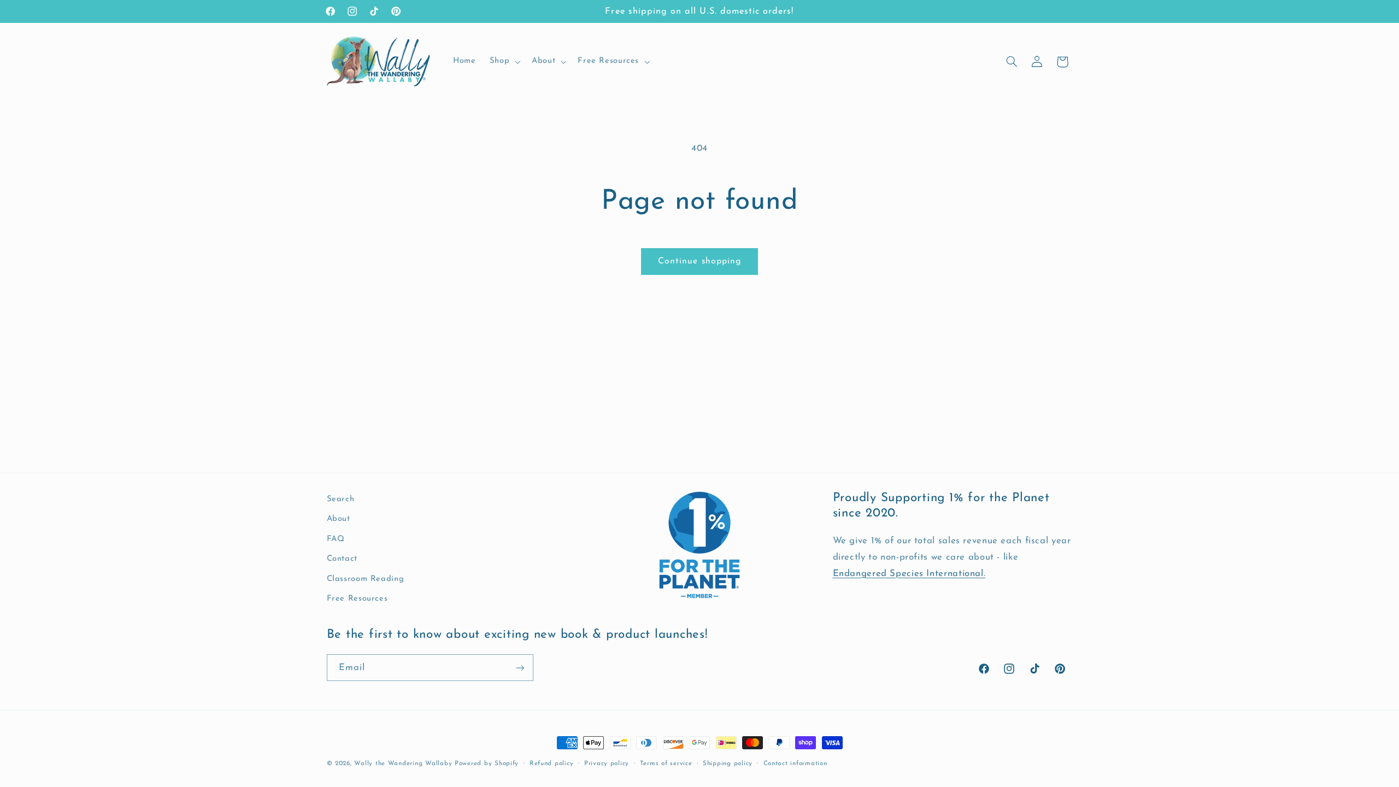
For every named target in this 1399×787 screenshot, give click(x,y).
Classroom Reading (365, 578)
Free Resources (357, 599)
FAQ (336, 539)
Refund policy (552, 763)
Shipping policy (728, 763)
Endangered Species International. (909, 573)
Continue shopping (699, 261)
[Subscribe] (519, 667)
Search (341, 499)
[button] (504, 62)
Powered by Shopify (487, 763)
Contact (342, 559)
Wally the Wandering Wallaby (403, 763)
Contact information (795, 763)
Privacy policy (606, 763)
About (338, 519)
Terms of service (666, 763)
